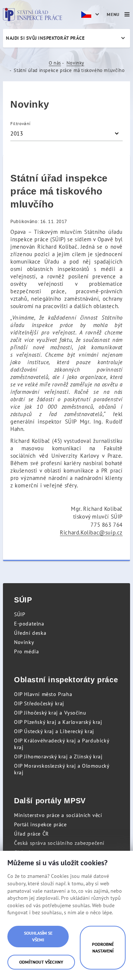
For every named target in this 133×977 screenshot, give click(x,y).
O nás (55, 63)
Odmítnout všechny (41, 962)
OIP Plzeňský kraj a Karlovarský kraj (58, 722)
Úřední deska (30, 633)
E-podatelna (29, 623)
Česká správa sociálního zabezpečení (59, 843)
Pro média (26, 651)
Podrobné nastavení (103, 947)
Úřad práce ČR (31, 833)
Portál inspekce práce (40, 824)
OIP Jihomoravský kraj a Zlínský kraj (58, 756)
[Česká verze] (91, 14)
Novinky (75, 63)
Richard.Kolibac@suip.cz (91, 532)
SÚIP (19, 614)
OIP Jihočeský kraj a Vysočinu (50, 712)
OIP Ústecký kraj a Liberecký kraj (54, 731)
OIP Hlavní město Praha (43, 694)
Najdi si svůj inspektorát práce (45, 38)
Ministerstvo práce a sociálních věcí (58, 815)
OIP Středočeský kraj (39, 703)
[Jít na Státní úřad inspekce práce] (32, 14)
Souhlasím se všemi (38, 936)
